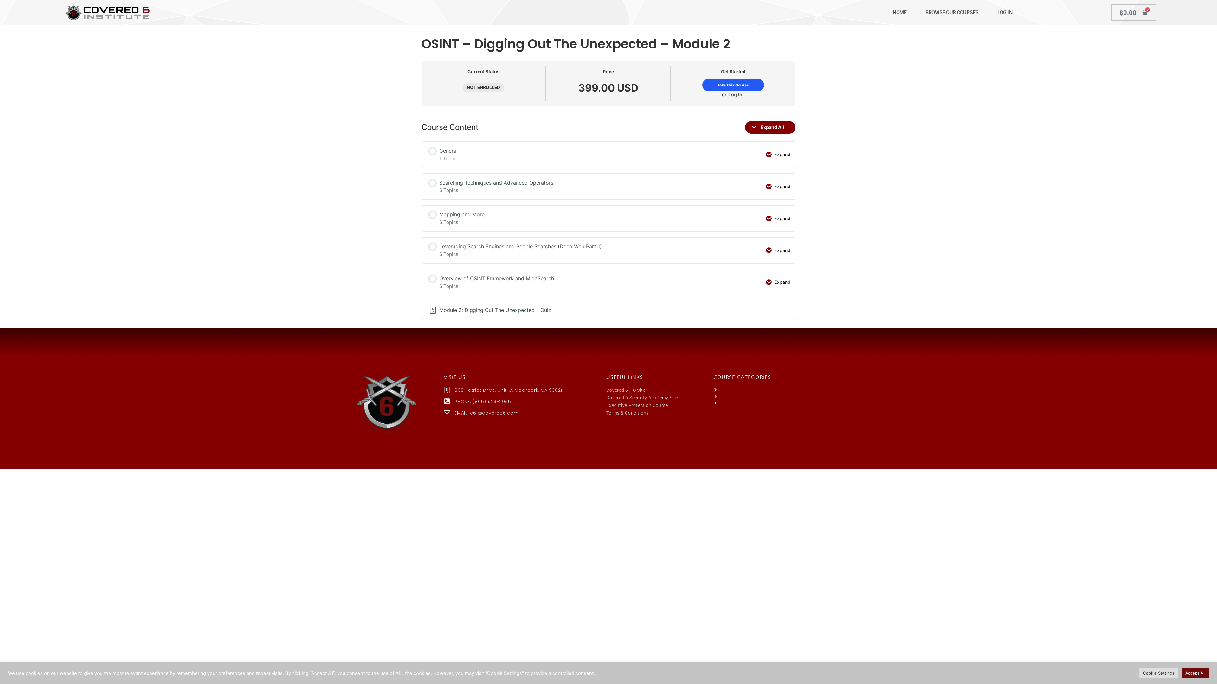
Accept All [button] (1195, 672)
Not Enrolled (483, 87)
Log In (735, 95)
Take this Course (733, 85)
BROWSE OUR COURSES (951, 13)
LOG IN (1004, 13)
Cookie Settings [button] (1159, 672)
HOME (899, 13)
